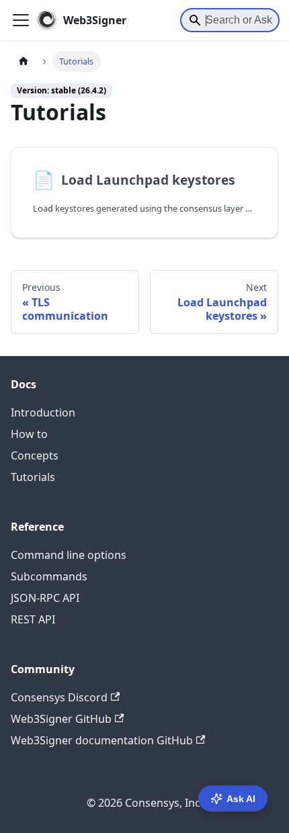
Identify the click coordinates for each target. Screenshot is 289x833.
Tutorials (33, 477)
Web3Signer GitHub (61, 718)
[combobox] (229, 20)
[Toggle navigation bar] (21, 20)
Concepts (34, 455)
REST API (33, 619)
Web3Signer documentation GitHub (102, 740)
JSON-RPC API (45, 597)
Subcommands (49, 576)
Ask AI (240, 798)
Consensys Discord (59, 697)
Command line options (68, 554)
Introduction (43, 412)
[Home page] (23, 61)
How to (29, 434)
